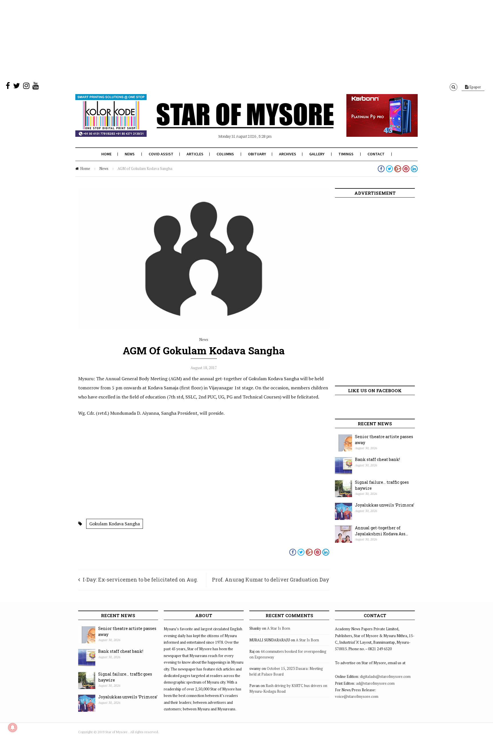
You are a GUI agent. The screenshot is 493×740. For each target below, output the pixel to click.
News (130, 153)
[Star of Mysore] (232, 122)
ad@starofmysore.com (375, 683)
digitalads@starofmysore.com (385, 676)
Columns (225, 153)
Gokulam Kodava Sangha (114, 524)
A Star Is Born (278, 628)
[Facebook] (8, 87)
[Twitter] (16, 87)
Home (106, 153)
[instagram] (26, 87)
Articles (195, 153)
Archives (287, 153)
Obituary (257, 153)
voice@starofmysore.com (356, 696)
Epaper (474, 87)
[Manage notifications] (12, 727)
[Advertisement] (171, 40)
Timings (345, 153)
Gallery (316, 153)
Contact (376, 153)
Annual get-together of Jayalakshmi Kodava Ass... (381, 530)
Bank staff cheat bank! (377, 459)
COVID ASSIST (161, 153)
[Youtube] (36, 87)
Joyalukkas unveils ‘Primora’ (384, 505)
